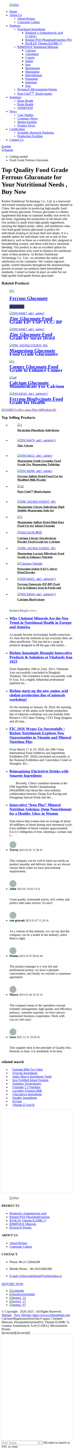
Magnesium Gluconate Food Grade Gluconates (33, 352)
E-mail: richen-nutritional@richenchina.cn (35, 1276)
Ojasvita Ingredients (24, 1073)
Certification (17, 129)
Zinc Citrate (25, 445)
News (13, 111)
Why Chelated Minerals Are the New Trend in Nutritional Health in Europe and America (40, 622)
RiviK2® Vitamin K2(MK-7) (43, 43)
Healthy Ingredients (24, 1097)
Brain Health (25, 104)
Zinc (28, 85)
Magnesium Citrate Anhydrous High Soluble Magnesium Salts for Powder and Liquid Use (40, 510)
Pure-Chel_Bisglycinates (34, 93)
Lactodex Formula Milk (27, 1090)
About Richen (26, 18)
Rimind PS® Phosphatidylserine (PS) (48, 39)
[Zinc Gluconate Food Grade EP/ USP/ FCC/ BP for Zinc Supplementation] (26, 313)
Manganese (32, 71)
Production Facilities (30, 136)
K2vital (17, 1101)
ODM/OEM (25, 108)
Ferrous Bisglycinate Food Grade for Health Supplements (36, 402)
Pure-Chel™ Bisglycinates (34, 491)
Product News (26, 125)
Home (13, 11)
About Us (15, 15)
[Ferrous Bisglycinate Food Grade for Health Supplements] (28, 393)
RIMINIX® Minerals (22, 1224)
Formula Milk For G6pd (27, 1069)
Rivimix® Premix (20, 1227)
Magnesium (32, 68)
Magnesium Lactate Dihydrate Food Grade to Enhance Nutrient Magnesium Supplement (40, 557)
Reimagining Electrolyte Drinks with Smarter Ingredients (38, 773)
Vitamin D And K (23, 1105)
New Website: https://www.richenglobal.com (42, 1315)
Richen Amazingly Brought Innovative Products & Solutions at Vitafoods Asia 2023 (40, 657)
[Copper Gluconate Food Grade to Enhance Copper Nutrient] (11, 361)
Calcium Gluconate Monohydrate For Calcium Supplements (36, 386)
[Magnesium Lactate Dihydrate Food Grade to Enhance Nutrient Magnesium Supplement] (36, 548)
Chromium (32, 54)
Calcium (30, 50)
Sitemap (7, 1315)
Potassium (31, 78)
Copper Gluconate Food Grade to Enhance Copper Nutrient (36, 370)
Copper (30, 57)
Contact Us (16, 139)
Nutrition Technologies (26, 1083)
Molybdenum (33, 75)
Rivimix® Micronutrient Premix (37, 89)
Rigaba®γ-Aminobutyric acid (27, 1213)
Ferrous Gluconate (28, 298)
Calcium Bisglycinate (31, 599)
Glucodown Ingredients (27, 1094)
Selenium (31, 82)
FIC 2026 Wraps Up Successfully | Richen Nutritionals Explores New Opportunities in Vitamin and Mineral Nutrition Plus (40, 735)
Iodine (29, 61)
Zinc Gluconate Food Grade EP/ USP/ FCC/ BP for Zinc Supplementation (35, 322)
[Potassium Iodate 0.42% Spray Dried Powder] (29, 563)
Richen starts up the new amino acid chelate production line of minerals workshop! (38, 695)
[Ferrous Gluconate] (11, 291)
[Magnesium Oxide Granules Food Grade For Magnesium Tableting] (34, 455)
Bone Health (25, 100)
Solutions (15, 97)
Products (14, 25)
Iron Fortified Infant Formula (30, 1080)
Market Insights (27, 122)
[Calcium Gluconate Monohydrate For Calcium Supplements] (12, 377)
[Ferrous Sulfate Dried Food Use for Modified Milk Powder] (34, 471)
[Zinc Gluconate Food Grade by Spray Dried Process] (26, 329)
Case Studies (25, 115)
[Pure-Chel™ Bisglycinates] (20, 486)
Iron (27, 64)
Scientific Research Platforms (35, 132)
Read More (17, 306)
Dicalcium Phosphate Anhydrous (38, 430)
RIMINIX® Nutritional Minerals (37, 47)
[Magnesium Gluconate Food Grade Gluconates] (28, 345)
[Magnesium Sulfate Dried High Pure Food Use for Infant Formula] (19, 517)
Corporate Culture (28, 22)
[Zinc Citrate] (36, 440)
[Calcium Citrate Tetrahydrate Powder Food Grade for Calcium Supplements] (29, 532)
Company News (27, 118)
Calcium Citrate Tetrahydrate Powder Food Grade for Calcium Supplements (38, 542)
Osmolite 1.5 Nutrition (26, 1087)
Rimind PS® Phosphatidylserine (29, 1217)
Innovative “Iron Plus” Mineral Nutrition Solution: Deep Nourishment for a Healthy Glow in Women (40, 809)
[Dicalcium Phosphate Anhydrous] (19, 425)
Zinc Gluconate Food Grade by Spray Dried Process (32, 338)
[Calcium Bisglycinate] (36, 594)
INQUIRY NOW (12, 1284)
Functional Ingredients (31, 29)
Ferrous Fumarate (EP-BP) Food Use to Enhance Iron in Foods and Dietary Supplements (39, 588)
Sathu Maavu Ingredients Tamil (32, 1076)
